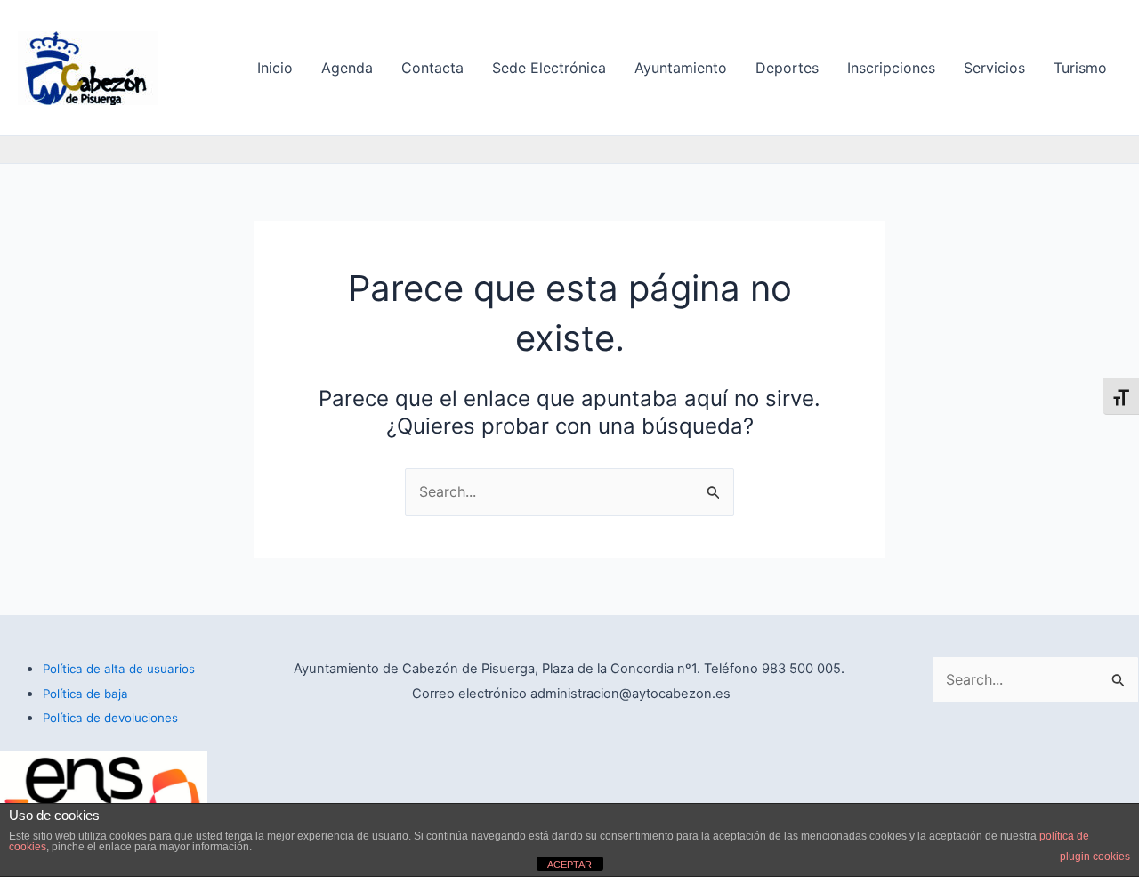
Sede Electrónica (549, 68)
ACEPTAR (569, 864)
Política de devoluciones (110, 718)
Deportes (787, 68)
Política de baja (85, 693)
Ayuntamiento (680, 68)
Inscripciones (891, 68)
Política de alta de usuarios (119, 669)
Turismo (1080, 68)
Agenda (347, 68)
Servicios (994, 68)
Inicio (275, 68)
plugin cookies (1095, 856)
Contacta (432, 68)
